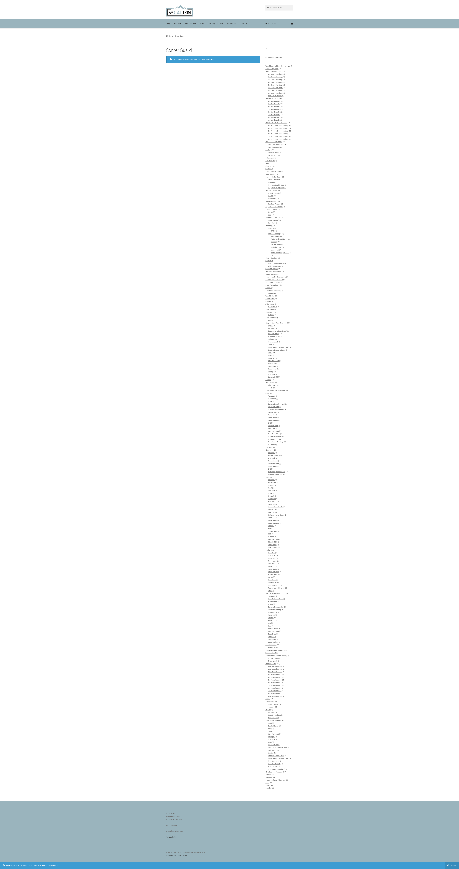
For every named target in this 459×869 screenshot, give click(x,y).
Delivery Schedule (216, 23)
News (202, 23)
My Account (231, 23)
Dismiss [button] (453, 865)
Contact (177, 23)
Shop (168, 23)
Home (171, 36)
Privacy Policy (171, 837)
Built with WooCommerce (176, 855)
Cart (242, 23)
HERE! (55, 865)
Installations (190, 23)
